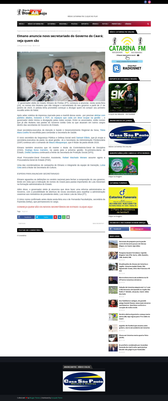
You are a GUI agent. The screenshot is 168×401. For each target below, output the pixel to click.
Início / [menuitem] (21, 24)
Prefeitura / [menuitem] (116, 24)
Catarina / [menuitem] (51, 24)
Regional (29, 31)
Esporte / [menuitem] (85, 24)
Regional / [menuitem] (63, 24)
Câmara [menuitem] (128, 24)
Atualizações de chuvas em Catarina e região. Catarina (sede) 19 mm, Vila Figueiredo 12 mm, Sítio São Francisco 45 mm (134, 267)
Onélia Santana (32, 152)
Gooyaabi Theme (56, 398)
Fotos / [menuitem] (105, 24)
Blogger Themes (34, 398)
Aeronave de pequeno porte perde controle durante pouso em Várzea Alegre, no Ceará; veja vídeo (132, 243)
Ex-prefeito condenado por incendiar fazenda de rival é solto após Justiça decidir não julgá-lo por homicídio (133, 347)
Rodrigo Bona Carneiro (36, 150)
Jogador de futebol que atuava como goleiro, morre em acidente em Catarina (134, 327)
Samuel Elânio (83, 138)
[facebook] (145, 1)
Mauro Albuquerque (58, 142)
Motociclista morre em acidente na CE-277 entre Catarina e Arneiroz (134, 278)
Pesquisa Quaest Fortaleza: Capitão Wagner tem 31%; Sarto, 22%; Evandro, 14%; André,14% (134, 255)
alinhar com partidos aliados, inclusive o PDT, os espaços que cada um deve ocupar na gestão (61, 116)
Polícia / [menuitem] (74, 24)
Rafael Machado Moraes (75, 157)
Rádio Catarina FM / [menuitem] (36, 24)
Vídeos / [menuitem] (95, 24)
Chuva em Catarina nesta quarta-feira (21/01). (133, 336)
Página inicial (21, 31)
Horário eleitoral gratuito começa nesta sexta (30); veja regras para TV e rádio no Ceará (134, 316)
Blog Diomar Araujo (25, 46)
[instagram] (149, 1)
